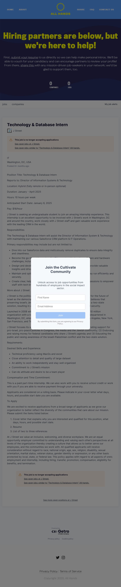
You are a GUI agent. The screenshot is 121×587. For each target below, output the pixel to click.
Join (60, 315)
